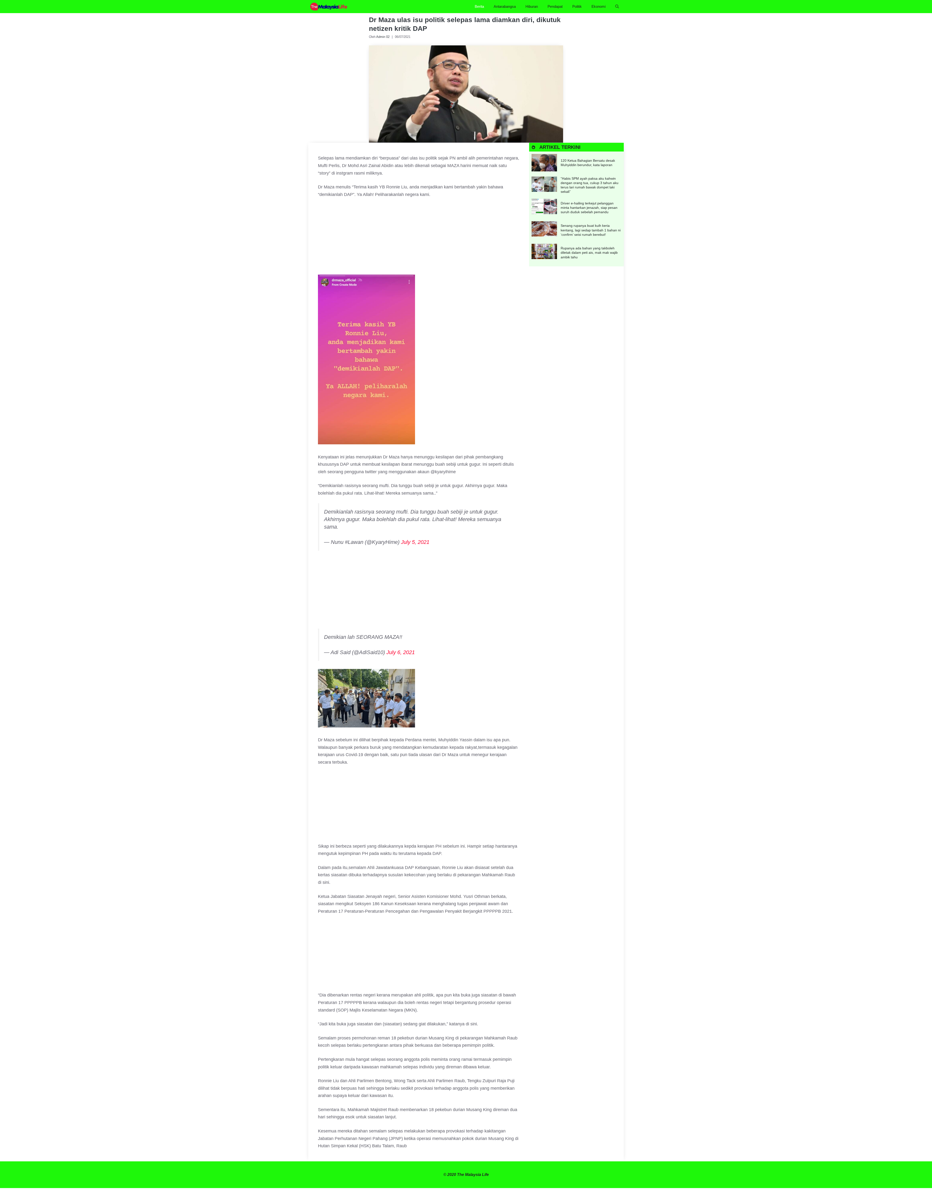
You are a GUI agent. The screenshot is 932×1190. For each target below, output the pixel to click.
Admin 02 (383, 37)
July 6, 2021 (400, 652)
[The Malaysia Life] (329, 6)
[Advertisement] (418, 239)
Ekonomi (598, 6)
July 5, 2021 (415, 542)
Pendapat (555, 6)
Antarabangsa (505, 6)
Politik (577, 6)
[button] (617, 6)
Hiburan (531, 6)
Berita (479, 6)
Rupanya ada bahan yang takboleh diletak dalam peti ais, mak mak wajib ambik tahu (589, 252)
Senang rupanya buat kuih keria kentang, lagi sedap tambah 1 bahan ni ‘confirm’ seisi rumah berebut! (591, 230)
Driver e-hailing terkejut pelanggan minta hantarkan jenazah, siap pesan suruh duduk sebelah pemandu (589, 207)
